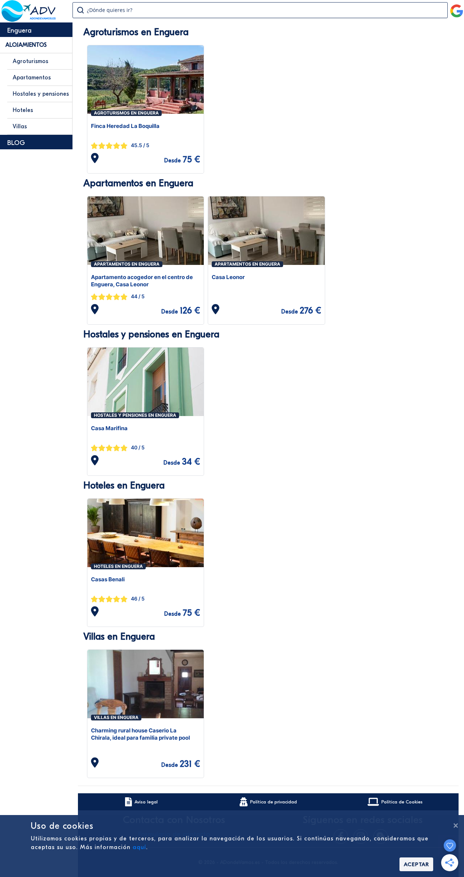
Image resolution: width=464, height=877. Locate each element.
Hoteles (23, 110)
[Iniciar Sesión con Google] (457, 8)
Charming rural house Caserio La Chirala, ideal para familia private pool (140, 734)
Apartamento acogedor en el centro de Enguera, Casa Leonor (142, 281)
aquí (139, 847)
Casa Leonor (228, 277)
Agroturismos (30, 61)
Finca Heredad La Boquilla (125, 125)
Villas (20, 126)
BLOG (16, 143)
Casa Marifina (109, 428)
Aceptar (416, 864)
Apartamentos (32, 77)
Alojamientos (26, 45)
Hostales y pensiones (41, 94)
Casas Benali (108, 579)
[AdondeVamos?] (29, 19)
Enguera (19, 30)
